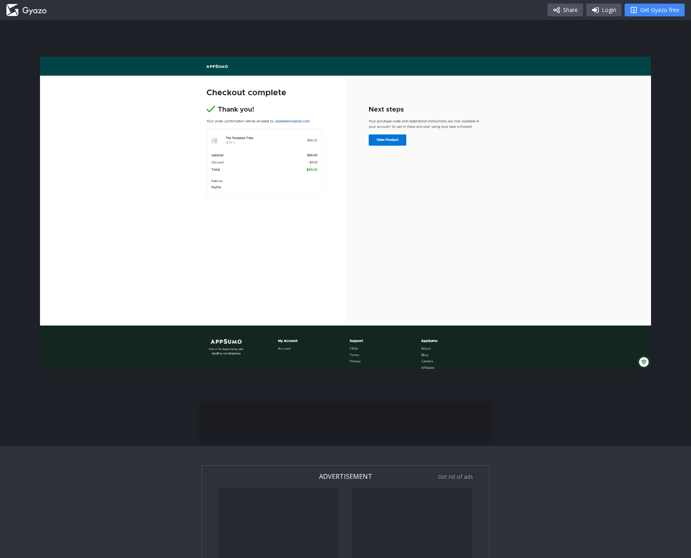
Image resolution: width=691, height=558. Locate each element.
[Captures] (26, 10)
